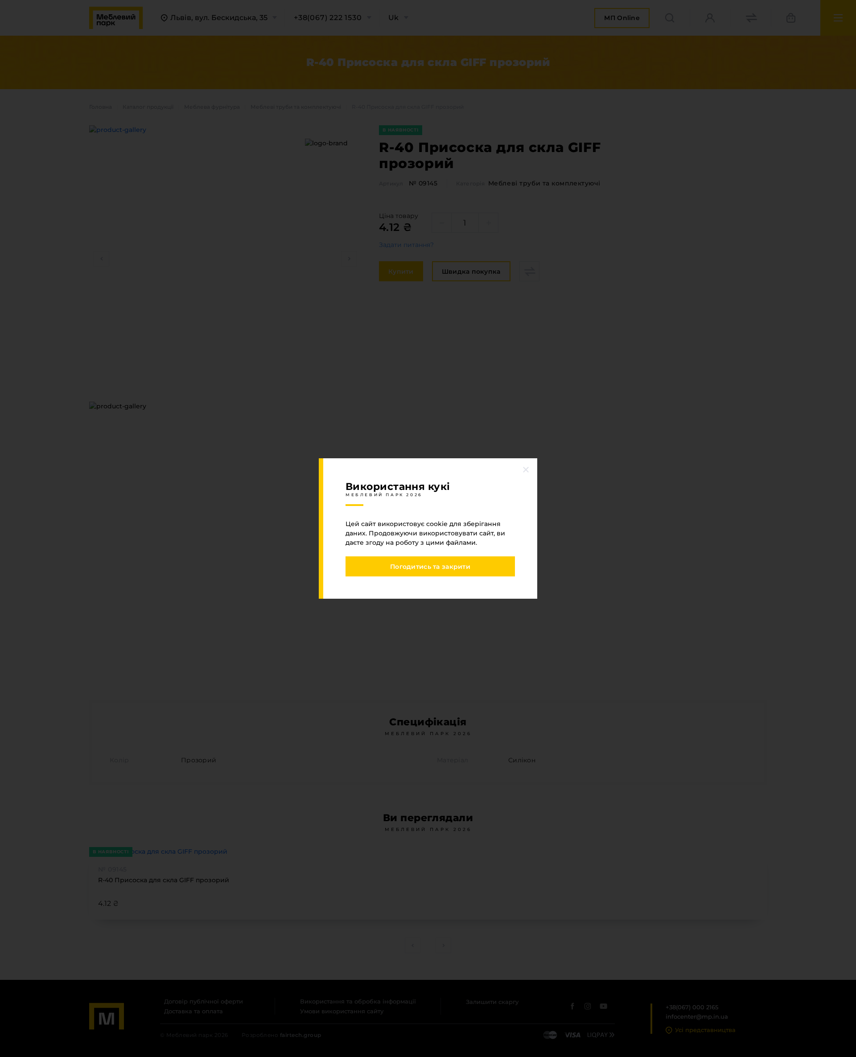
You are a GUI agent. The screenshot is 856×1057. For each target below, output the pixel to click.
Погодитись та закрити (430, 567)
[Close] (526, 469)
